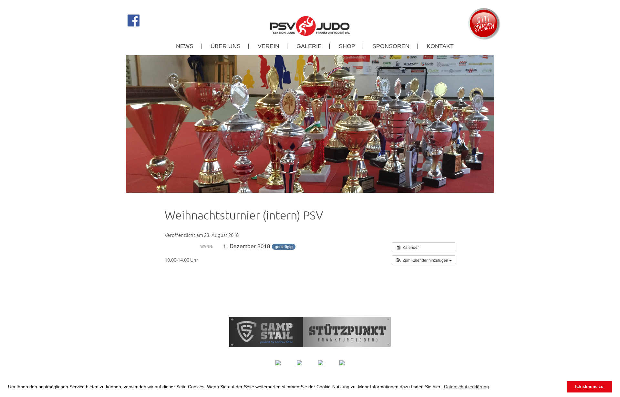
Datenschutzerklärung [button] (466, 386)
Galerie (309, 46)
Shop (347, 46)
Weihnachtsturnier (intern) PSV (244, 215)
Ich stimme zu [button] (589, 386)
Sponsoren (390, 46)
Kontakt (440, 46)
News (184, 46)
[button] (423, 260)
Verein (268, 46)
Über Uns (226, 46)
